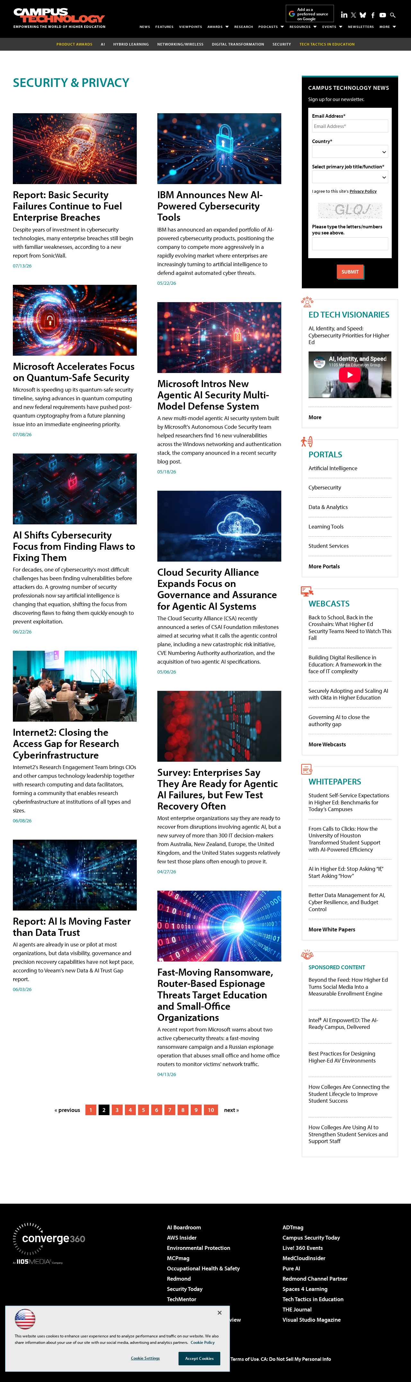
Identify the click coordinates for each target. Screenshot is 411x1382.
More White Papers (332, 929)
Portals (325, 454)
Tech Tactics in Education (313, 1299)
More (385, 26)
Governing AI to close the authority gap (339, 720)
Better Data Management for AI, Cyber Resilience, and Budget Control (347, 901)
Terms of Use (245, 1359)
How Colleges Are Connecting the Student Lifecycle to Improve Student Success (349, 1093)
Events (329, 26)
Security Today (185, 1289)
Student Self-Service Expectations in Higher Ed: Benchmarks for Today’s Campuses (349, 802)
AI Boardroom (184, 1227)
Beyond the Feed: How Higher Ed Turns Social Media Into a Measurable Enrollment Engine (348, 986)
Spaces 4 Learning (305, 1289)
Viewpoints (190, 26)
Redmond (179, 1278)
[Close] (220, 1313)
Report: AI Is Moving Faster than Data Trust (72, 926)
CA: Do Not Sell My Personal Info (296, 1359)
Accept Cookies (199, 1358)
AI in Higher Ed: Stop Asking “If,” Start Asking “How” (346, 872)
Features (164, 26)
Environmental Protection (198, 1247)
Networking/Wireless (180, 44)
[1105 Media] (51, 1297)
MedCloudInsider (304, 1258)
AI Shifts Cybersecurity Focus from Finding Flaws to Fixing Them (74, 546)
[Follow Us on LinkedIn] (344, 14)
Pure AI (291, 1268)
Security (282, 44)
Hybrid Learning (131, 44)
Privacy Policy (363, 191)
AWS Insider (182, 1237)
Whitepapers (335, 781)
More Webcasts (327, 744)
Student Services (329, 545)
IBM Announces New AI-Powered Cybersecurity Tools (210, 205)
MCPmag (178, 1258)
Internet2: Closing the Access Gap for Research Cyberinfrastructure (66, 743)
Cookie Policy (203, 1342)
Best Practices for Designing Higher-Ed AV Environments (342, 1057)
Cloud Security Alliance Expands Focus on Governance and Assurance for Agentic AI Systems (217, 588)
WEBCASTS (329, 603)
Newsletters (361, 26)
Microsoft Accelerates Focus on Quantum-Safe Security (74, 372)
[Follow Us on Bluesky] (363, 15)
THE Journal (297, 1309)
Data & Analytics (328, 507)
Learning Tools (326, 526)
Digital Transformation (238, 44)
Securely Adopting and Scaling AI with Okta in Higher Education (348, 694)
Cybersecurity (325, 487)
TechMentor (181, 1299)
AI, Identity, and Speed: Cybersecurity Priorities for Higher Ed (349, 335)
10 (211, 1110)
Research (243, 26)
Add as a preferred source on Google (312, 14)
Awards (215, 26)
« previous (67, 1110)
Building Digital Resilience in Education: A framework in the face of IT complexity (345, 664)
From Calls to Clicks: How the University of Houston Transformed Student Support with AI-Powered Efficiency (344, 839)
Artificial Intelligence (333, 468)
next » (231, 1110)
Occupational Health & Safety (203, 1268)
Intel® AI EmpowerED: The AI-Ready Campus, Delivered (343, 1023)
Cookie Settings (145, 1358)
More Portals (324, 566)
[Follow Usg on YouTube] (383, 15)
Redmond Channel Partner (315, 1278)
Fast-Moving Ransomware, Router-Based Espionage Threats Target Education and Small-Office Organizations (215, 994)
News (145, 26)
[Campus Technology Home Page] (59, 18)
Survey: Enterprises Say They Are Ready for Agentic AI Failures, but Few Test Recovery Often (217, 789)
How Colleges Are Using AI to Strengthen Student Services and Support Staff (348, 1134)
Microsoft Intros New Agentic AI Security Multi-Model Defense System (213, 394)
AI (103, 44)
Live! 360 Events (303, 1247)
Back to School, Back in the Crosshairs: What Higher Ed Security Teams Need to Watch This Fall (350, 628)
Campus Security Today (311, 1237)
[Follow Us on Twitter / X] (353, 15)
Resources (300, 26)
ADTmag (293, 1227)
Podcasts (268, 26)
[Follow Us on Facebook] (373, 15)
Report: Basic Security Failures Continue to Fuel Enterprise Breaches (67, 205)
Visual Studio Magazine (312, 1319)
